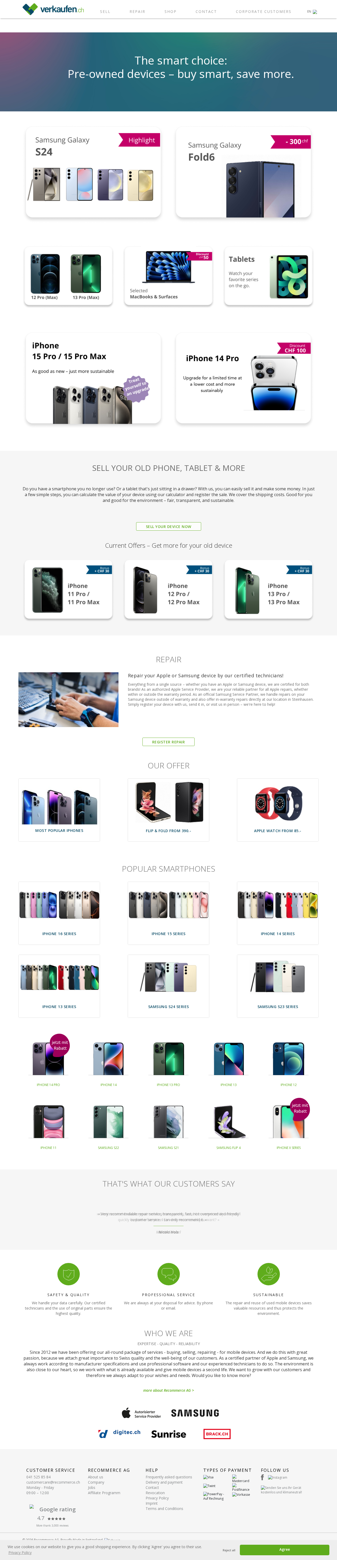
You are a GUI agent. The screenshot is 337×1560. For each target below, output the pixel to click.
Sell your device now (168, 526)
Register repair (168, 741)
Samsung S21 (168, 1148)
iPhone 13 (229, 1085)
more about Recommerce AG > (168, 1390)
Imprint (152, 1503)
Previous (22, 1223)
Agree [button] (284, 1549)
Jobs (91, 1487)
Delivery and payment (164, 1482)
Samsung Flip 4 (228, 1148)
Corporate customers (263, 11)
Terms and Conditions (164, 1508)
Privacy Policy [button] (20, 1552)
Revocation (155, 1492)
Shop (171, 11)
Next (315, 1223)
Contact (206, 11)
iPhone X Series (289, 1148)
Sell (105, 11)
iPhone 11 (49, 1148)
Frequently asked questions (169, 1476)
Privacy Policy (157, 1497)
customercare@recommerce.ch (53, 1482)
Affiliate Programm (104, 1492)
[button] (312, 12)
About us (95, 1476)
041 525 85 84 (38, 1476)
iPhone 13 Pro (168, 1085)
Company (96, 1482)
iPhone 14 (109, 1085)
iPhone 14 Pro (48, 1085)
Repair (137, 11)
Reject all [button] (229, 1550)
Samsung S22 (108, 1148)
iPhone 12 (289, 1085)
